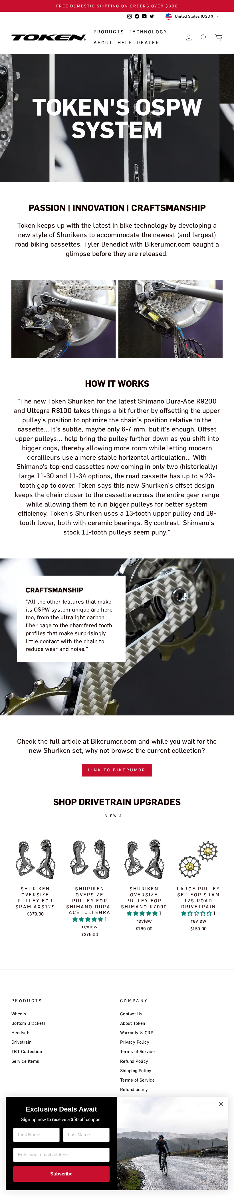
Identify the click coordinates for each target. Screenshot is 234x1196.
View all (117, 816)
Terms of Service (137, 1051)
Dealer (148, 42)
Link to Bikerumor (117, 770)
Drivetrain (21, 1042)
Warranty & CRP (136, 1032)
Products (109, 32)
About (103, 42)
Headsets (21, 1032)
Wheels (19, 1014)
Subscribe (61, 1173)
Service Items (25, 1061)
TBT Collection (26, 1051)
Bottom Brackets (28, 1023)
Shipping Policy (136, 1070)
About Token (132, 1023)
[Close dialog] (221, 1104)
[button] (88, 919)
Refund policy (134, 1089)
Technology (148, 32)
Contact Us (131, 1014)
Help (125, 42)
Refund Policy (134, 1061)
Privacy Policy (134, 1042)
